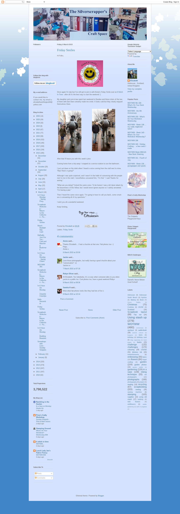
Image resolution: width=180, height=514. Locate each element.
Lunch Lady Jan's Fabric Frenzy (43, 452)
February (41, 354)
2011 (38, 372)
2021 (38, 133)
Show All (49, 459)
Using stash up (137, 317)
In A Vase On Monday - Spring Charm (42, 257)
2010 (38, 375)
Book (142, 300)
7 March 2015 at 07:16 (71, 269)
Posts (39, 474)
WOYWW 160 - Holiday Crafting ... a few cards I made (137, 146)
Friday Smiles (41, 221)
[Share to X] (91, 226)
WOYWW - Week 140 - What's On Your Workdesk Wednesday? (137, 135)
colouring (131, 350)
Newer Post (63, 310)
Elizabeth (134, 81)
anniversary (139, 328)
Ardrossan (131, 295)
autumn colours (137, 332)
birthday (130, 337)
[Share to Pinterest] (96, 226)
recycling (142, 384)
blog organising (135, 340)
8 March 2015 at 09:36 (71, 282)
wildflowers (132, 404)
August (41, 175)
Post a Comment (66, 299)
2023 (38, 126)
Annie (65, 241)
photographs (133, 379)
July (40, 179)
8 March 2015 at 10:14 (71, 294)
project (141, 382)
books (139, 342)
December (42, 156)
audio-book (142, 330)
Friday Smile (68, 230)
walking (140, 399)
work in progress (142, 406)
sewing (138, 389)
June (40, 182)
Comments (41, 478)
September (42, 170)
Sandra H (66, 288)
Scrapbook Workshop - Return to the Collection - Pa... (42, 211)
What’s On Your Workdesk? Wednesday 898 (42, 433)
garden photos (140, 365)
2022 (38, 130)
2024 (38, 123)
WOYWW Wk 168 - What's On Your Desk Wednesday (136, 105)
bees (140, 335)
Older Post (117, 310)
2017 (38, 146)
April (40, 189)
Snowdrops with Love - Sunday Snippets (42, 346)
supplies (131, 397)
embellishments (133, 354)
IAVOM (140, 307)
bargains (130, 335)
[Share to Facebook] (93, 226)
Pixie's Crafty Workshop (41, 416)
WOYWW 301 (41, 266)
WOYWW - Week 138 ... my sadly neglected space (137, 127)
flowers (134, 359)
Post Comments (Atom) (95, 318)
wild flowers (134, 402)
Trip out (137, 315)
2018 (38, 143)
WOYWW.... (40, 444)
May (40, 185)
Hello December (42, 301)
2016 (38, 150)
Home (90, 310)
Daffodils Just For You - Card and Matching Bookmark (42, 242)
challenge (132, 344)
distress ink (137, 352)
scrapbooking (140, 387)
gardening (132, 369)
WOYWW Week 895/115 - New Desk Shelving (137, 153)
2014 (38, 362)
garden (143, 362)
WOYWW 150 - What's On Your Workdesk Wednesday (136, 119)
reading (130, 384)
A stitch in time (42, 442)
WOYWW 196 (133, 140)
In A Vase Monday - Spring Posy (42, 198)
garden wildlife (138, 367)
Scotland (131, 310)
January (41, 357)
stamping (132, 394)
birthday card (142, 337)
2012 (38, 368)
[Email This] (86, 226)
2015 (38, 153)
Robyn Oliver (68, 274)
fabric (145, 357)
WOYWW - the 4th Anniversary (135, 112)
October (41, 167)
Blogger (101, 496)
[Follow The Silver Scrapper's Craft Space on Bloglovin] (44, 84)
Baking (133, 300)
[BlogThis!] (88, 226)
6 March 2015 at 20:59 (71, 252)
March (40, 192)
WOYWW (133, 323)
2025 (38, 119)
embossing (133, 357)
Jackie (65, 257)
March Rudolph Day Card (42, 229)
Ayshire (144, 297)
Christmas (132, 304)
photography (132, 382)
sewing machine (135, 392)
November (42, 161)
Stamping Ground (43, 428)
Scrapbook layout (137, 312)
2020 (38, 136)
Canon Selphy (134, 302)
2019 (38, 140)
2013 (38, 365)
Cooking (131, 307)
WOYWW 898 (41, 455)
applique (131, 330)
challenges (133, 347)
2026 (38, 116)
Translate (136, 56)
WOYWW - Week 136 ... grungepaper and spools (137, 165)
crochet (144, 350)
